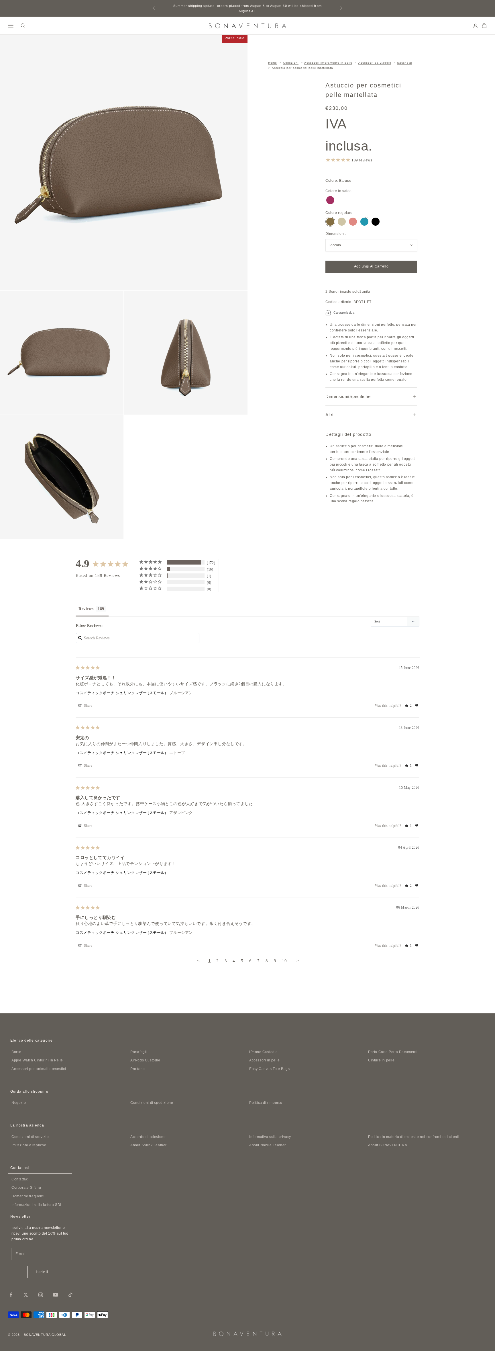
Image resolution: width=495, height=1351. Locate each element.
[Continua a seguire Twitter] (26, 1295)
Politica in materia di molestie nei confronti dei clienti (413, 1137)
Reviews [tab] (85, 609)
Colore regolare (339, 213)
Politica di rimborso (265, 1103)
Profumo (137, 1069)
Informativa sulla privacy (270, 1137)
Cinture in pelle (381, 1060)
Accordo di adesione (148, 1137)
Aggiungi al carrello (371, 266)
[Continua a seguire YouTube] (55, 1295)
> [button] (297, 960)
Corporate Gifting (26, 1188)
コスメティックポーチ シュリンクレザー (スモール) (121, 693)
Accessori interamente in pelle (328, 62)
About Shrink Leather (148, 1145)
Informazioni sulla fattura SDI (36, 1205)
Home (272, 62)
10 (284, 960)
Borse (16, 1052)
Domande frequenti (27, 1196)
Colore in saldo (338, 191)
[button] (408, 706)
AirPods (145, 1060)
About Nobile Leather (267, 1145)
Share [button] (88, 706)
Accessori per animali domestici (38, 1069)
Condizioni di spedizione (151, 1103)
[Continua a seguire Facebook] (11, 1295)
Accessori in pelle (264, 1060)
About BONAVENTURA (387, 1145)
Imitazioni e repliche (28, 1145)
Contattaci (20, 1179)
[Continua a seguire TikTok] (70, 1295)
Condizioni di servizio (30, 1137)
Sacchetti (404, 62)
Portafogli (138, 1052)
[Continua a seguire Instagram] (41, 1295)
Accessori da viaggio (374, 62)
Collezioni (290, 62)
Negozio (18, 1103)
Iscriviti (42, 1272)
